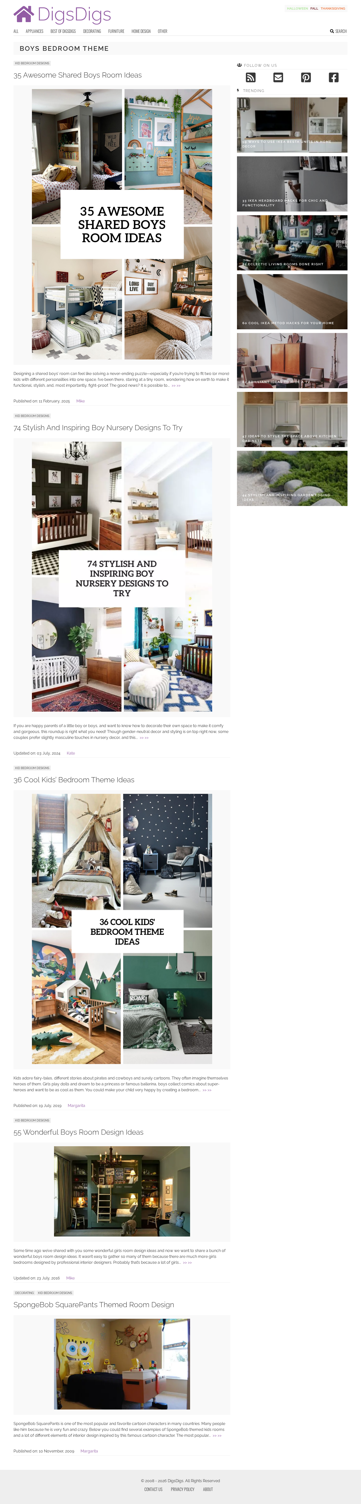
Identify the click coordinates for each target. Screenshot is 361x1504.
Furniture (116, 31)
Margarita (76, 1105)
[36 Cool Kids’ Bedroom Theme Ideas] (122, 1062)
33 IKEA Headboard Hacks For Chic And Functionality (285, 203)
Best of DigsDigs (63, 31)
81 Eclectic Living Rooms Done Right (283, 264)
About (208, 1489)
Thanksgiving (333, 8)
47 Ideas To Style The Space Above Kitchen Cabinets (289, 438)
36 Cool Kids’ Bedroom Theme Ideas (74, 779)
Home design (141, 31)
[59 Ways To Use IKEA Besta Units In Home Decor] (292, 125)
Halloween (297, 8)
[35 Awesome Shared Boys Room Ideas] (122, 358)
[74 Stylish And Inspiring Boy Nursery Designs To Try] (122, 710)
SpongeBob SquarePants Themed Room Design (94, 1304)
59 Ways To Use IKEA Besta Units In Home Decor (287, 144)
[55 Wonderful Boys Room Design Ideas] (122, 1235)
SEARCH (341, 31)
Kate (71, 753)
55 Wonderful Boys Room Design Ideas (78, 1132)
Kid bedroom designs (32, 63)
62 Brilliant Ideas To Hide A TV (276, 382)
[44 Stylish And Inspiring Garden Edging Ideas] (292, 478)
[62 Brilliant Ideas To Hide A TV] (292, 360)
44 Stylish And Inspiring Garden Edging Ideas (286, 497)
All (16, 31)
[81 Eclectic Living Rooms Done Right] (292, 242)
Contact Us (153, 1489)
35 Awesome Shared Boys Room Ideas (78, 75)
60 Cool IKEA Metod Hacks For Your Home (288, 323)
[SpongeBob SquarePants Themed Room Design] (122, 1408)
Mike (80, 401)
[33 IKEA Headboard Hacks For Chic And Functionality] (292, 184)
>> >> (176, 385)
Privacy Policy (182, 1489)
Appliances (34, 31)
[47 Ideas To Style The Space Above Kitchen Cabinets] (292, 419)
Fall (314, 8)
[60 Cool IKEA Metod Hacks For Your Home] (292, 301)
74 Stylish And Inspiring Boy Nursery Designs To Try (98, 427)
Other (162, 31)
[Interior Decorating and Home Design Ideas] (62, 25)
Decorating (92, 31)
